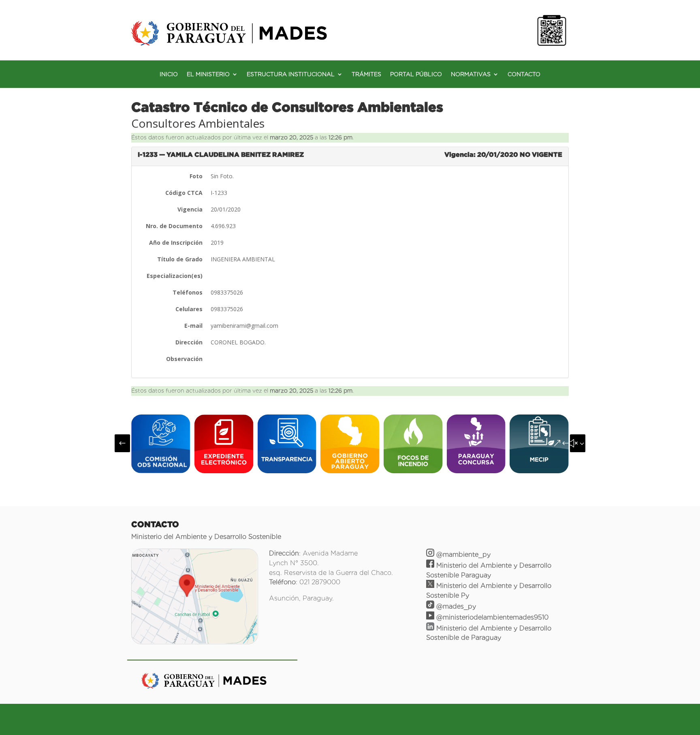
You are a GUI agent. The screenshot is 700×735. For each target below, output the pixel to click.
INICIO (169, 74)
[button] (122, 443)
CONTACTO (524, 74)
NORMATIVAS (471, 74)
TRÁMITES (366, 74)
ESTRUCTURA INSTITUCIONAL (291, 74)
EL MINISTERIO (208, 74)
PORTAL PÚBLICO (416, 74)
